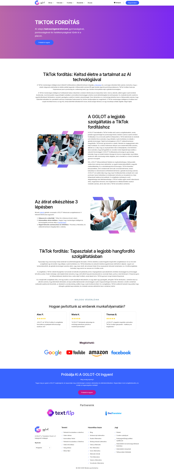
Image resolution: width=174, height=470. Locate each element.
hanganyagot (62, 222)
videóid (42, 212)
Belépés (118, 3)
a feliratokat (97, 85)
